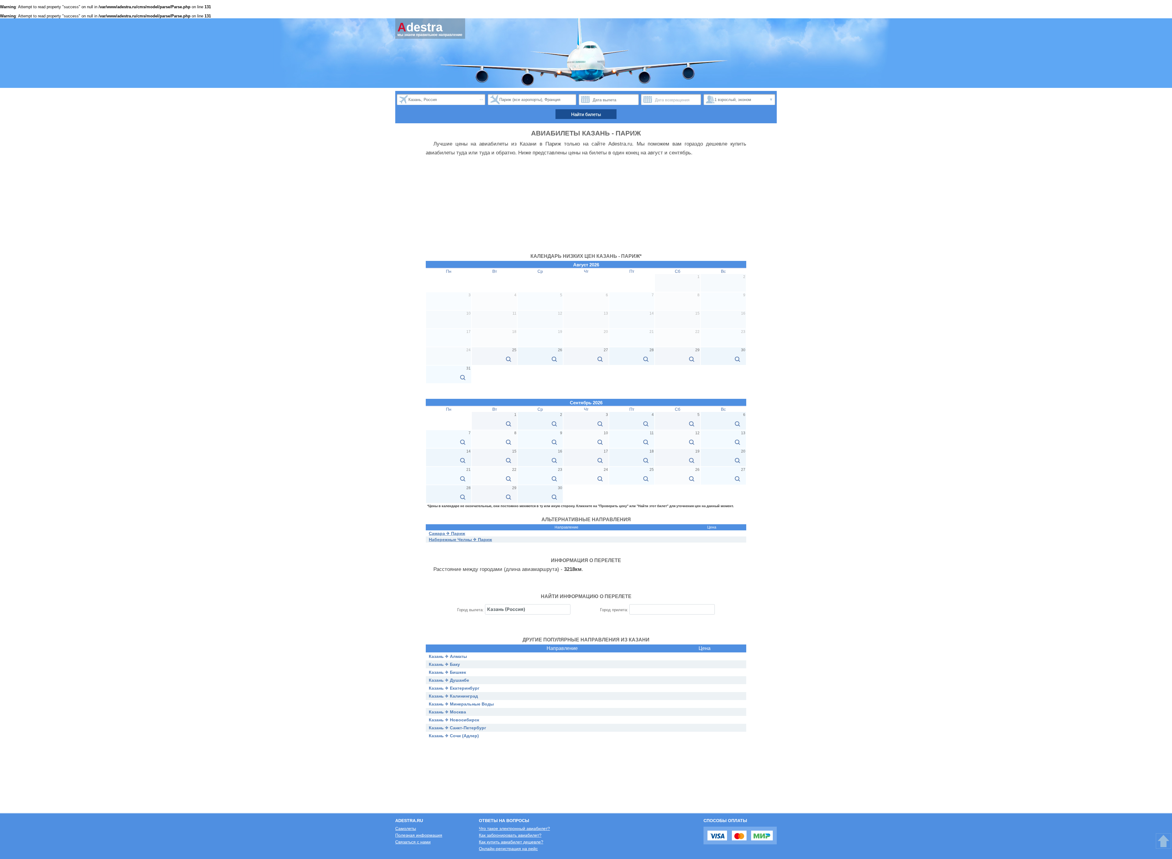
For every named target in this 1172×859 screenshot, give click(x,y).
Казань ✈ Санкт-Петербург (457, 727)
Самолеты (405, 828)
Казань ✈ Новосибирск (454, 719)
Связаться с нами (413, 841)
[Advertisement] (586, 208)
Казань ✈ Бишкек (447, 672)
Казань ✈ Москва (447, 711)
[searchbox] (527, 609)
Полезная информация (418, 835)
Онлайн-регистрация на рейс (508, 848)
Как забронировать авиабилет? (510, 835)
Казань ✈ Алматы (448, 656)
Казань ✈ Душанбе (449, 680)
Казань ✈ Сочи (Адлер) (454, 735)
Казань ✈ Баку (444, 664)
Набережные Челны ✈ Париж (460, 539)
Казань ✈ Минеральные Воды (461, 704)
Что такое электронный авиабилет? (514, 828)
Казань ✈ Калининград (453, 696)
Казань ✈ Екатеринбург (454, 688)
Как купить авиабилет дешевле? (511, 841)
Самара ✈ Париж (447, 533)
